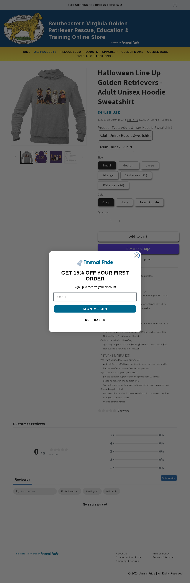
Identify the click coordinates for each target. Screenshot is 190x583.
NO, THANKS (95, 319)
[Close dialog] (137, 255)
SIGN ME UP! (95, 309)
